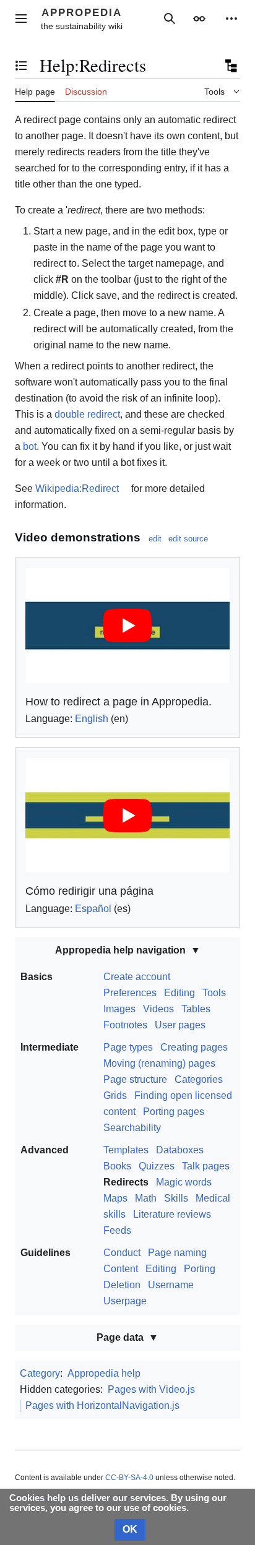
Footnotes (125, 1025)
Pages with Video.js (151, 1389)
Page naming (177, 1252)
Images (119, 1009)
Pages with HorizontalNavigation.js (102, 1405)
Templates (126, 1150)
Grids (115, 1095)
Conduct (121, 1252)
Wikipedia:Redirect (77, 488)
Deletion (121, 1285)
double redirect (87, 414)
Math (146, 1198)
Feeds (117, 1230)
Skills (176, 1198)
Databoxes (180, 1150)
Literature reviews (172, 1214)
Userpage (125, 1301)
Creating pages (194, 1047)
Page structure (135, 1079)
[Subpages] (230, 65)
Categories (199, 1079)
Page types (128, 1047)
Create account (136, 976)
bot (30, 446)
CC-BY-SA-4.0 (129, 1477)
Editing (179, 993)
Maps (115, 1198)
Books (117, 1166)
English (91, 718)
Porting (199, 1268)
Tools (214, 993)
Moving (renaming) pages (159, 1063)
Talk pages (206, 1166)
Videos (158, 1009)
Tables (195, 1009)
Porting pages (173, 1111)
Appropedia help (103, 1373)
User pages (180, 1025)
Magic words (184, 1182)
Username (171, 1285)
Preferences (130, 993)
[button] (21, 18)
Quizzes (157, 1166)
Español (93, 908)
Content (120, 1268)
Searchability (132, 1127)
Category (40, 1373)
